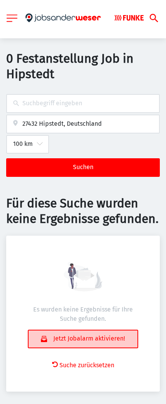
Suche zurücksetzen (86, 365)
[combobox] (83, 103)
